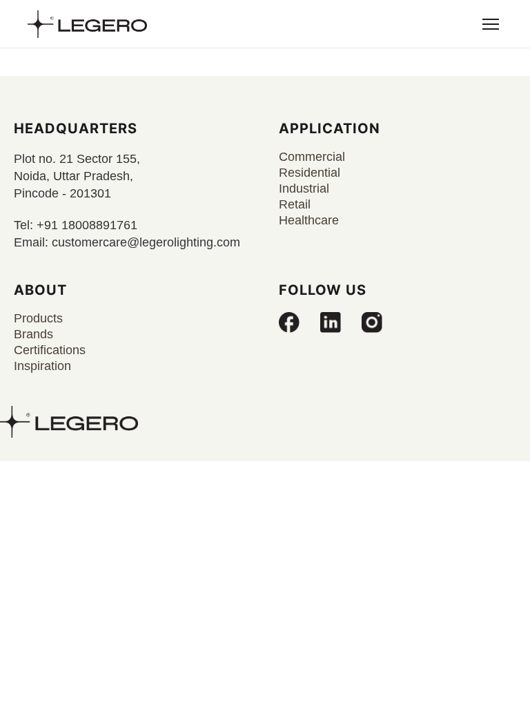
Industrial (304, 188)
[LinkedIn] (330, 322)
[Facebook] (289, 322)
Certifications (50, 350)
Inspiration (42, 366)
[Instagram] (372, 322)
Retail (295, 204)
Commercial (312, 157)
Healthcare (309, 220)
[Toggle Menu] (490, 24)
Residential (309, 173)
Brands (33, 334)
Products (38, 318)
